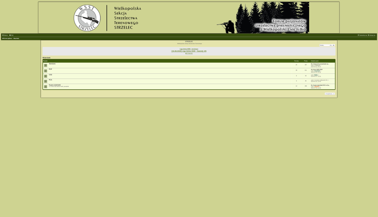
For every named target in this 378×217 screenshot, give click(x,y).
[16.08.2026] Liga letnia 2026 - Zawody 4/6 (189, 51)
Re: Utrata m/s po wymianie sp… (320, 64)
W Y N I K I (189, 53)
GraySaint (317, 71)
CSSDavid (317, 65)
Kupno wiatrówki (55, 85)
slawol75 (316, 86)
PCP (50, 69)
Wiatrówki (46, 58)
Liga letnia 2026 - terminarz (189, 49)
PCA (50, 80)
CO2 (50, 75)
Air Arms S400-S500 (316, 69)
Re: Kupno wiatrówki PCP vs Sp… (320, 85)
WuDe (316, 75)
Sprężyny (52, 63)
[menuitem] (11, 35)
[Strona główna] (189, 17)
